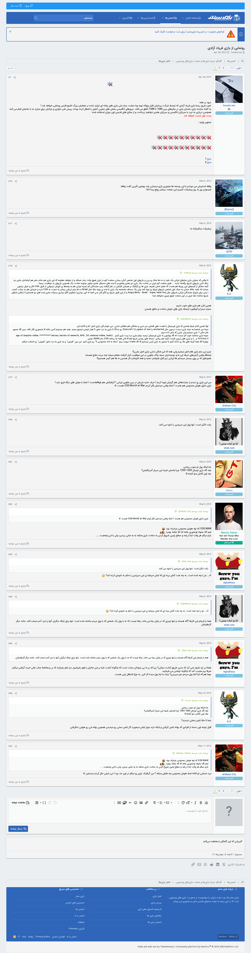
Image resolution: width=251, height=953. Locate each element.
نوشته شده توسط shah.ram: (194, 561)
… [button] (227, 68)
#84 (10, 597)
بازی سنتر (80, 896)
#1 (9, 77)
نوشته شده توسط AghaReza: (194, 319)
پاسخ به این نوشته (17, 170)
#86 (10, 693)
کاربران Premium (76, 928)
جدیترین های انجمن (74, 903)
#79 (10, 377)
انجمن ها (80, 909)
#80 (10, 419)
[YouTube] (13, 947)
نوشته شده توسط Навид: (196, 700)
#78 (10, 266)
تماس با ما (79, 916)
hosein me (236, 52)
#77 (10, 223)
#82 (10, 504)
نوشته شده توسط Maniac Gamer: (192, 753)
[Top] (19, 936)
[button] (183, 18)
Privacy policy (43, 936)
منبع (208, 159)
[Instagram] (24, 947)
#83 (10, 554)
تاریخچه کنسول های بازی (150, 909)
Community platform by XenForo (207, 947)
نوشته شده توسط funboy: (195, 273)
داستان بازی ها (155, 922)
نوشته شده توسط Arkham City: (193, 511)
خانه (24, 936)
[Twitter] (18, 947)
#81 (10, 462)
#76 (10, 181)
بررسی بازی (156, 903)
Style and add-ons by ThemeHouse (155, 947)
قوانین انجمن (58, 936)
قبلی (238, 68)
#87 (10, 746)
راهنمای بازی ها (154, 916)
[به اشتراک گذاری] (14, 77)
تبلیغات (81, 922)
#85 (10, 643)
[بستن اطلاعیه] (10, 32)
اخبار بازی (157, 896)
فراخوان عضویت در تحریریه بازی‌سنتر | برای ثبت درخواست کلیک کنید (189, 32)
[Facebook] (29, 947)
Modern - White (227, 936)
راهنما (30, 936)
